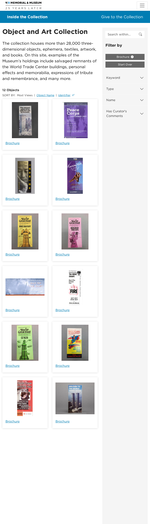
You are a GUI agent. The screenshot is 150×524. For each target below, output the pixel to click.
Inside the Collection (27, 17)
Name (110, 100)
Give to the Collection (122, 17)
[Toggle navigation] (142, 5)
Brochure (12, 143)
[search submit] (140, 34)
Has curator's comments (116, 113)
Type (110, 89)
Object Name (45, 95)
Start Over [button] (125, 64)
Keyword (113, 78)
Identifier (64, 95)
